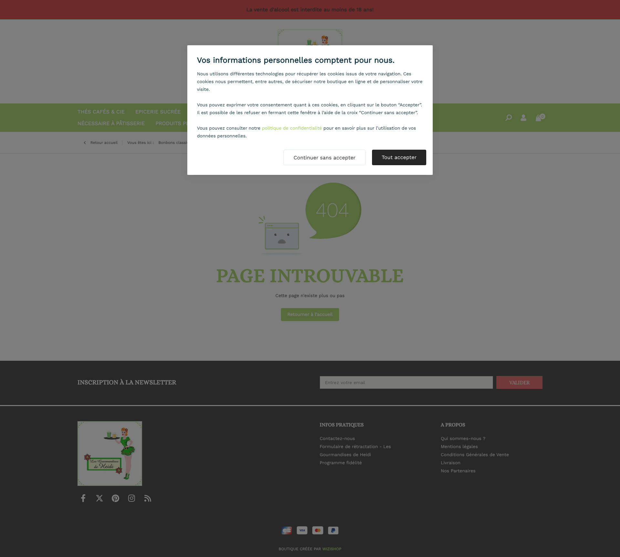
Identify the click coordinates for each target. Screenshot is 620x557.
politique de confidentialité (292, 128)
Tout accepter (399, 157)
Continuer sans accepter (325, 158)
